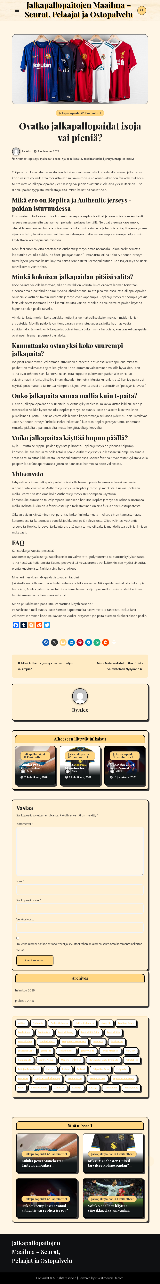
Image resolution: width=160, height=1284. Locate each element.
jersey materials (110, 1051)
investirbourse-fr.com (109, 1278)
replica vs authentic (123, 1078)
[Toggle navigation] (17, 10)
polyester (23, 1078)
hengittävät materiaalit (74, 1041)
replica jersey (75, 1078)
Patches (50, 1069)
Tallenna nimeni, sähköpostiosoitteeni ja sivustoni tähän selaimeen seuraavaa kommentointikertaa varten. (79, 946)
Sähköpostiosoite (28, 900)
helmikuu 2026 (25, 990)
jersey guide (87, 1051)
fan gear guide (126, 1023)
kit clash (130, 1051)
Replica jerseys (125, 158)
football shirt (25, 1041)
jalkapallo (46, 1051)
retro (21, 1087)
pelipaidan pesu (101, 1069)
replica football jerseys (99, 158)
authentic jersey (59, 1023)
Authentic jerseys (28, 158)
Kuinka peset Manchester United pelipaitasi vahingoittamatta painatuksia (45, 1165)
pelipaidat (121, 1069)
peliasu (65, 1069)
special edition (39, 1087)
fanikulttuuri (24, 1032)
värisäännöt (111, 1087)
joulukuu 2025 (24, 1001)
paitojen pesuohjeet (28, 1069)
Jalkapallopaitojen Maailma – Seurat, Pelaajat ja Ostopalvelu (42, 1251)
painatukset (132, 1060)
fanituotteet (44, 1032)
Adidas (21, 1023)
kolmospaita (24, 1060)
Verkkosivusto (25, 919)
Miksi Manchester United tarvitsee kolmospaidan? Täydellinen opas (109, 1165)
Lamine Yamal (46, 1060)
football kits (113, 1032)
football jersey (66, 1032)
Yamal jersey (131, 1087)
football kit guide (90, 1032)
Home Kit (98, 1041)
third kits (59, 1087)
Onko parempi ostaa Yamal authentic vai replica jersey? (44, 1208)
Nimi (20, 881)
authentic (38, 1023)
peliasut (81, 1069)
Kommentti (24, 824)
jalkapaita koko (51, 158)
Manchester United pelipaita (103, 1060)
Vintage (93, 1087)
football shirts (47, 1041)
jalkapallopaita (73, 158)
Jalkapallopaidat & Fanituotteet (80, 113)
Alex (29, 151)
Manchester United (71, 1060)
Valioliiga (76, 1087)
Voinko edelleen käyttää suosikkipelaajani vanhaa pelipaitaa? (109, 1210)
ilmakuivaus (117, 1041)
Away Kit (106, 1023)
